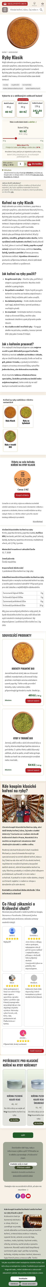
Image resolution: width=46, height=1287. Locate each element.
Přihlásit (34, 5)
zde (12, 192)
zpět (23, 1135)
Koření (4, 52)
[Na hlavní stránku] (16, 4)
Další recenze (36, 1050)
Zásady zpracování (28, 1284)
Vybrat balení (33, 700)
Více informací (38, 521)
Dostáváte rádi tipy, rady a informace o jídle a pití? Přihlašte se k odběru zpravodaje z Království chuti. (23, 1153)
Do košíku (14, 1120)
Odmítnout (14, 1284)
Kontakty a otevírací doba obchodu (18, 890)
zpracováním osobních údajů (23, 1176)
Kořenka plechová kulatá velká (14, 1097)
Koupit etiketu (22, 495)
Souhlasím (23, 1279)
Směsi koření (13, 52)
